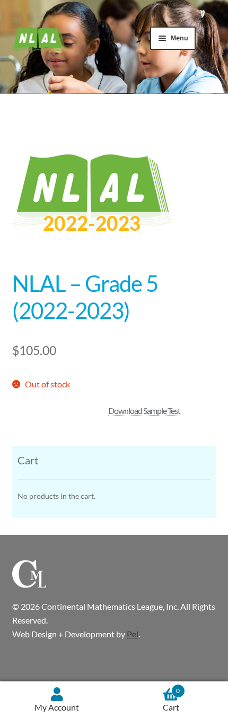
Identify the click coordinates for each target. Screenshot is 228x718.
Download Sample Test (144, 410)
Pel (132, 634)
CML (38, 39)
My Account (56, 707)
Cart (171, 700)
